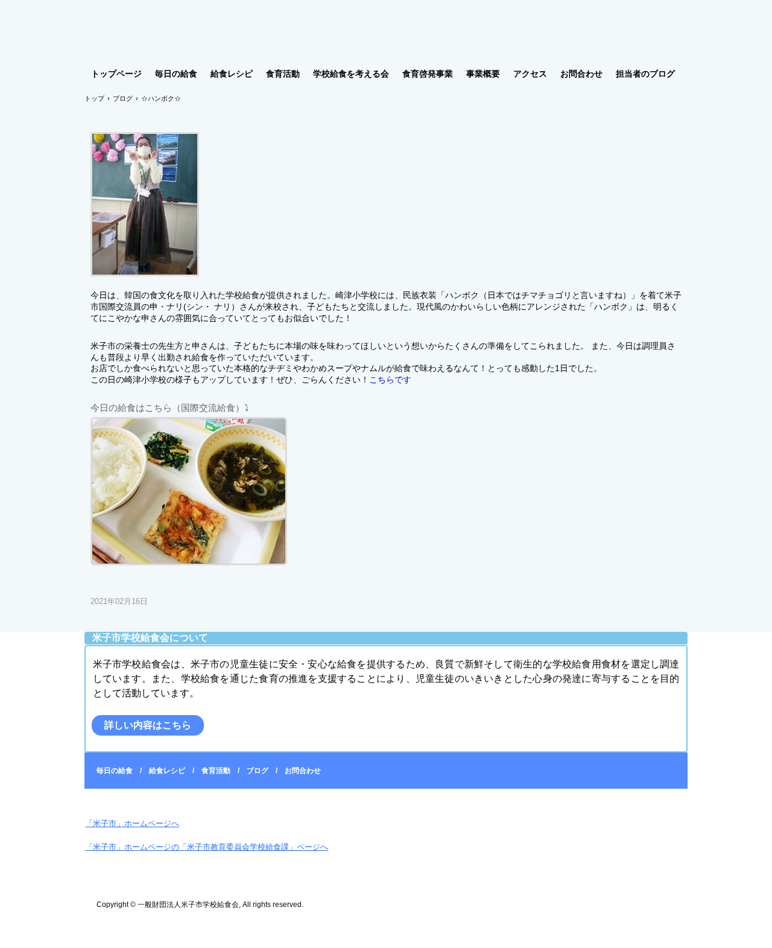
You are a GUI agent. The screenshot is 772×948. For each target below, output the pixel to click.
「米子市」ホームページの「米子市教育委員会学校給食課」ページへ (206, 846)
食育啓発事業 (427, 73)
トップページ (116, 73)
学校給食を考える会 (351, 73)
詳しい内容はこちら (147, 725)
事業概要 (483, 73)
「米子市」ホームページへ (132, 823)
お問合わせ (581, 73)
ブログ (257, 770)
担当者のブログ (645, 73)
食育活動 (283, 73)
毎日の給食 (176, 73)
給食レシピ (231, 73)
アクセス (530, 73)
